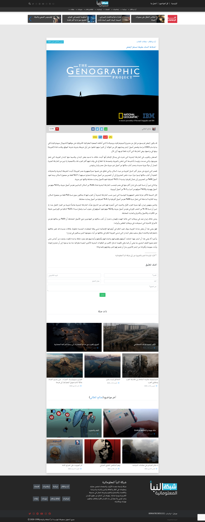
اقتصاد (107, 9)
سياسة (124, 9)
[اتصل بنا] (53, 4)
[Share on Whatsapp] (105, 129)
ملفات (72, 9)
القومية (105, 137)
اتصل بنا (154, 3)
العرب (100, 137)
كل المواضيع (163, 3)
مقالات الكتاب (142, 41)
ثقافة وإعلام (89, 9)
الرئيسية (174, 3)
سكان (110, 137)
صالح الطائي (96, 397)
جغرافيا (95, 137)
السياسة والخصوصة (172, 520)
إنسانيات (99, 9)
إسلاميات (116, 9)
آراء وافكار (133, 9)
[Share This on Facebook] (93, 129)
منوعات (80, 9)
